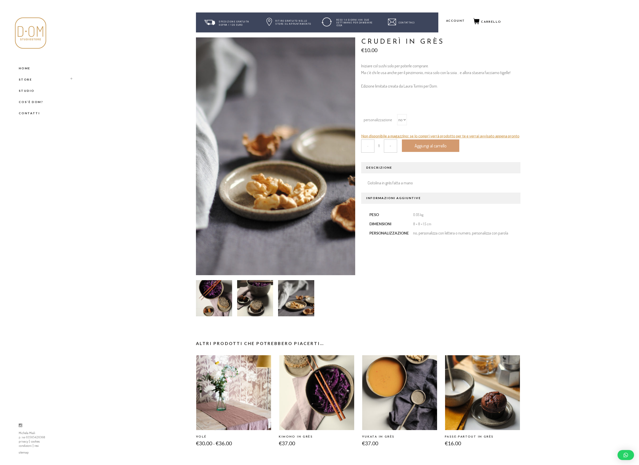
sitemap (24, 452)
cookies (35, 441)
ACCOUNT (455, 20)
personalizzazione (378, 119)
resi (36, 446)
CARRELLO (491, 21)
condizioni (25, 446)
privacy (23, 441)
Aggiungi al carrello (431, 145)
